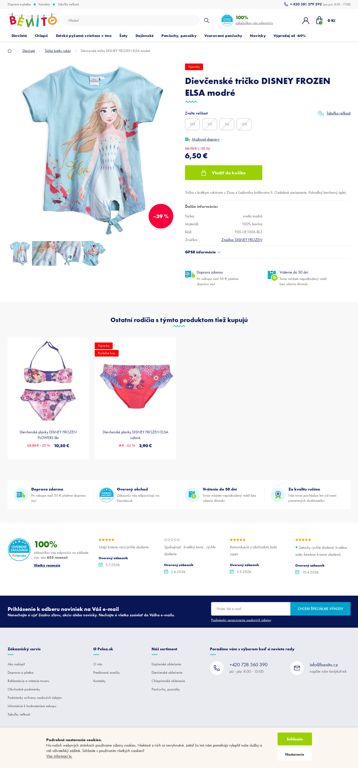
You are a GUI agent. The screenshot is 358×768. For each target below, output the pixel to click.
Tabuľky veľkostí (68, 4)
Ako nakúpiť (16, 664)
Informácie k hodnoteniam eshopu (32, 706)
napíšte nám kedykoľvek (328, 668)
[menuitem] (19, 36)
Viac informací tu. (59, 756)
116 (226, 124)
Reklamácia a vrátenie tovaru (28, 681)
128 (244, 124)
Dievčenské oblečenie (167, 672)
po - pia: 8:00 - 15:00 (248, 668)
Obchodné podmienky (24, 689)
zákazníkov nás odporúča (254, 20)
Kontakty (44, 4)
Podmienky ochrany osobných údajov (35, 697)
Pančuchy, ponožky (166, 689)
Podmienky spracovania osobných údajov (241, 620)
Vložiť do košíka (229, 173)
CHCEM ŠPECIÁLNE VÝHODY (320, 608)
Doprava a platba (19, 4)
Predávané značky (106, 672)
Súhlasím (295, 738)
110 (209, 124)
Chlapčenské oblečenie (168, 681)
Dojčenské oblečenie (166, 664)
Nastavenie (294, 754)
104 (192, 124)
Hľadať (206, 20)
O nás (97, 664)
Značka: (241, 239)
